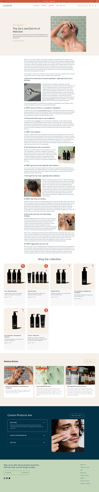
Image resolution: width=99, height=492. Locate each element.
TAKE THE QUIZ (83, 5)
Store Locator (84, 475)
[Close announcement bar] (97, 1)
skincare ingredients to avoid (44, 110)
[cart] (94, 5)
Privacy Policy (84, 481)
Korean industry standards (48, 98)
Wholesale (83, 472)
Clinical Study (84, 467)
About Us (83, 464)
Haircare (43, 5)
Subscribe (25, 472)
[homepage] (14, 5)
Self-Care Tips (60, 5)
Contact (82, 478)
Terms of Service (85, 483)
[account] (92, 5)
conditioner (38, 120)
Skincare (36, 5)
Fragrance (51, 5)
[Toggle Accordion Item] (44, 422)
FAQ (81, 470)
